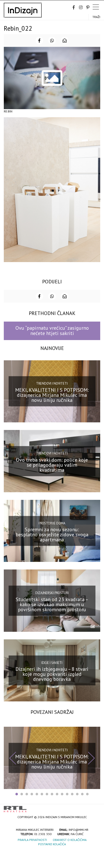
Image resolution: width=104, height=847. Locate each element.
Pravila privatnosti (32, 840)
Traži (96, 17)
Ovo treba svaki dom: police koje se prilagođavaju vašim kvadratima (52, 464)
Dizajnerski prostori (52, 593)
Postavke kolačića (52, 844)
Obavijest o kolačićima (70, 840)
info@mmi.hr (78, 830)
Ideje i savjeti (51, 662)
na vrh (95, 807)
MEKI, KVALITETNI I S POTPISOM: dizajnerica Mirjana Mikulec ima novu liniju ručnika (52, 395)
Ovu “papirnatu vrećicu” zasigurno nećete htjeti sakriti (52, 331)
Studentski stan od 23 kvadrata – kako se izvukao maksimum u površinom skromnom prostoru (52, 604)
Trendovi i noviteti (52, 383)
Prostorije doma (52, 523)
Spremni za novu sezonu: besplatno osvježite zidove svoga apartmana (52, 534)
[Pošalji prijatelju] (64, 40)
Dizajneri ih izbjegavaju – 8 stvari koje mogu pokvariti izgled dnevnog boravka (51, 674)
